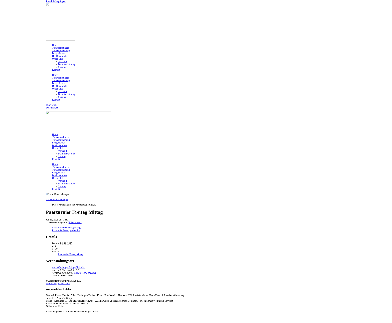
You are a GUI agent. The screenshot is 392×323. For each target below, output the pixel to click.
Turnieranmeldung (61, 50)
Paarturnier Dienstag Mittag (66, 227)
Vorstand (62, 61)
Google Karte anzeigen (85, 273)
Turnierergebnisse (60, 47)
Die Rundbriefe (59, 56)
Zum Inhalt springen (56, 1)
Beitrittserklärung (66, 64)
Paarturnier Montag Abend (66, 230)
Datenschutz (52, 107)
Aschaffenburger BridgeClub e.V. (68, 267)
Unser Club (57, 58)
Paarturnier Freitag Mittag (70, 254)
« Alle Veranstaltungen (57, 199)
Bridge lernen (58, 53)
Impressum (51, 105)
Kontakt (56, 69)
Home (55, 45)
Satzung (62, 67)
